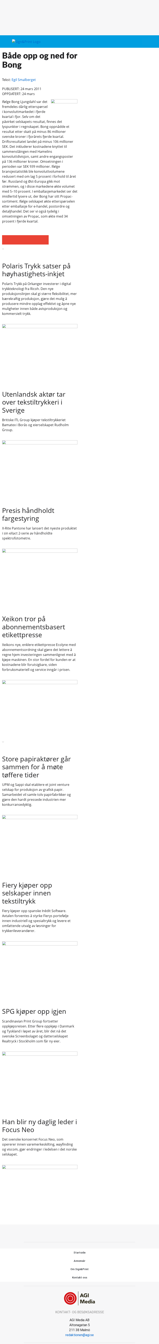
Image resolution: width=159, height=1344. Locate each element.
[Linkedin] (84, 1233)
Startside (79, 1252)
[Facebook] (75, 1233)
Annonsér (79, 1260)
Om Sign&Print (79, 1269)
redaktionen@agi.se (79, 1335)
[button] (145, 41)
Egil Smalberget (24, 79)
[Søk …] (152, 41)
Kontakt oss (79, 1277)
